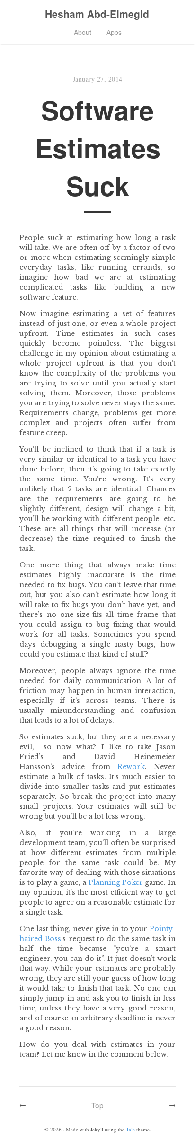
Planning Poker (116, 882)
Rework (131, 766)
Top (97, 1105)
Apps (114, 32)
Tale (130, 1129)
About (82, 32)
